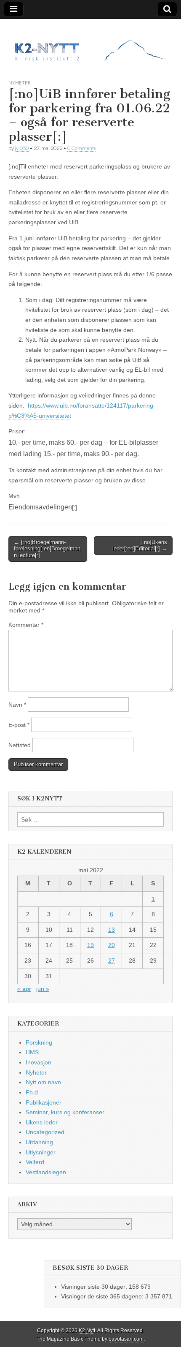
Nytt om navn (43, 1082)
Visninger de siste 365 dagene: (103, 1296)
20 (111, 945)
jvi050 (22, 148)
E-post (18, 724)
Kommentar (25, 624)
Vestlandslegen (46, 1172)
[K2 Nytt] (90, 43)
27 (111, 960)
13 (111, 929)
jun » (42, 988)
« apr (24, 988)
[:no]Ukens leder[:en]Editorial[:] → (139, 545)
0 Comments (81, 148)
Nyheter (19, 82)
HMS (32, 1052)
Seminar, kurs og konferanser (65, 1112)
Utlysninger (41, 1152)
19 (90, 945)
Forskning (39, 1042)
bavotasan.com (126, 1339)
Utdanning (39, 1142)
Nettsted (19, 745)
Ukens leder (42, 1122)
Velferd (35, 1162)
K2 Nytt (87, 1330)
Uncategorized (45, 1132)
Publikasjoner (43, 1102)
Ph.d (32, 1092)
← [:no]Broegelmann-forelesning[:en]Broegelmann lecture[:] (47, 548)
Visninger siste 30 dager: (95, 1286)
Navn (17, 704)
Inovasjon (38, 1062)
